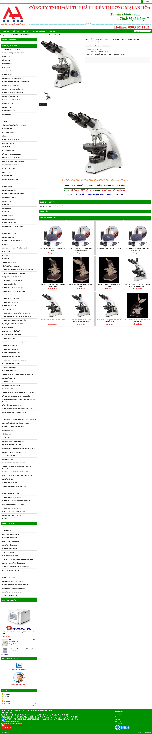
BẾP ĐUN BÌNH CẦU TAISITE (10, 570)
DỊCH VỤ (25, 31)
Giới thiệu (16, 31)
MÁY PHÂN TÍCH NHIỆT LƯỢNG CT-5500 (14, 412)
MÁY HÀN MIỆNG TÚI (8, 110)
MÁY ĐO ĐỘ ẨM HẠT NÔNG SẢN (12, 241)
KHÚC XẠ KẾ (6, 255)
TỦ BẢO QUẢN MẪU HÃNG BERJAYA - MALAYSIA (16, 316)
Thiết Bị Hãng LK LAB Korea (11, 508)
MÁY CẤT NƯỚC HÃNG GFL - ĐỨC (12, 385)
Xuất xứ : (93, 51)
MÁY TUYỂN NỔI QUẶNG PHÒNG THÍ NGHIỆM (15, 423)
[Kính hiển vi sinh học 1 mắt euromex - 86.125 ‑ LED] (52, 270)
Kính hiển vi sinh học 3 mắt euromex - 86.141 (81, 285)
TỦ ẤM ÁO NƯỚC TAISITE (10, 595)
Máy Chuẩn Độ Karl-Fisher (11, 515)
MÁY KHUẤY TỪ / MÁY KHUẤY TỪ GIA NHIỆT (15, 82)
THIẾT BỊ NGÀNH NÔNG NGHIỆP (11, 497)
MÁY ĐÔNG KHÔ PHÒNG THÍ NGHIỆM (13, 463)
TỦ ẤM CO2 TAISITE (8, 552)
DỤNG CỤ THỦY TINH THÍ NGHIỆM (12, 324)
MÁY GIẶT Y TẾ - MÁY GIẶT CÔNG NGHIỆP (15, 248)
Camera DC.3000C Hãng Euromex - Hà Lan (109, 249)
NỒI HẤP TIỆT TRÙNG (8, 168)
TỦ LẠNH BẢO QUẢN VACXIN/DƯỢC (13, 280)
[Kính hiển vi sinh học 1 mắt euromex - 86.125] (109, 270)
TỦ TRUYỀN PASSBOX (8, 455)
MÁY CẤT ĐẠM (6, 114)
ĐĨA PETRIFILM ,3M (8, 150)
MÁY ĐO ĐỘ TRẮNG (8, 103)
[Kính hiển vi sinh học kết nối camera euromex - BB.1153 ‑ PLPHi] (137, 270)
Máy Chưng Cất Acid (9, 490)
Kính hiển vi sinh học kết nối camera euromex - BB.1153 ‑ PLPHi (137, 285)
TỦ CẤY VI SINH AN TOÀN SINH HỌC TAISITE (15, 566)
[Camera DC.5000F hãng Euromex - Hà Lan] (52, 234)
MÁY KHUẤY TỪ (7, 186)
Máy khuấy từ (118, 723)
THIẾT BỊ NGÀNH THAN (9, 306)
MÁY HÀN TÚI (6, 212)
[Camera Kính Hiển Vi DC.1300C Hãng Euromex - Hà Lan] (137, 234)
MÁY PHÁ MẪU (6, 204)
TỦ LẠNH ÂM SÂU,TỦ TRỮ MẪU (11, 277)
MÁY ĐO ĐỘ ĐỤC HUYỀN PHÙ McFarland (15, 472)
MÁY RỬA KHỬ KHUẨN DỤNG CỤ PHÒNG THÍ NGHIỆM (18, 448)
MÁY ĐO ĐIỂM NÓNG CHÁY (10, 96)
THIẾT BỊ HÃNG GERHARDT (10, 349)
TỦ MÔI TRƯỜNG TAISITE (10, 556)
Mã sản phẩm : (91, 49)
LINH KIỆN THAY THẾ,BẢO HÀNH (12, 331)
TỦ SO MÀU (5, 259)
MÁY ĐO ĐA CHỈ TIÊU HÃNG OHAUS (13, 427)
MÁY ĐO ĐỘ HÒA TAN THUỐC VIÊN (12, 89)
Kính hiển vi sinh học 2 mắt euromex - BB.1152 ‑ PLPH (109, 320)
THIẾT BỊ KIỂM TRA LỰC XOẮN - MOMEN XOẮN (16, 313)
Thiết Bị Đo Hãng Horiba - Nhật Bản (14, 486)
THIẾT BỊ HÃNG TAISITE (9, 338)
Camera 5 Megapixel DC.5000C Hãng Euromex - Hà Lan (81, 249)
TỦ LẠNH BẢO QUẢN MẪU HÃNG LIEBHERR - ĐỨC (17, 408)
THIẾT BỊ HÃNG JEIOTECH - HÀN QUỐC (14, 342)
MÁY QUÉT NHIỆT (7, 459)
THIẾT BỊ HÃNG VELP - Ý (9, 345)
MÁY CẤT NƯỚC (7, 129)
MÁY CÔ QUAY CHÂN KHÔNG (11, 100)
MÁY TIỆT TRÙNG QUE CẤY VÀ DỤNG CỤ (14, 511)
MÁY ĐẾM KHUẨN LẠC (9, 222)
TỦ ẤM (4, 118)
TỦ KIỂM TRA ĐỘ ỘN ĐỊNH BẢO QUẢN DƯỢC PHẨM (17, 559)
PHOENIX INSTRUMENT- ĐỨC (11, 363)
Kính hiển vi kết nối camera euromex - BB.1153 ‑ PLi (137, 320)
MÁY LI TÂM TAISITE (8, 577)
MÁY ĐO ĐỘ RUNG (7, 201)
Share (89, 45)
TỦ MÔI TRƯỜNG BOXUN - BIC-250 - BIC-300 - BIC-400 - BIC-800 (19, 400)
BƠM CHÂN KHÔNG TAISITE (10, 534)
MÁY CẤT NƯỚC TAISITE (9, 538)
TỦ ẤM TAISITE (6, 527)
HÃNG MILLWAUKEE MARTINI (11, 356)
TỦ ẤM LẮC (5, 437)
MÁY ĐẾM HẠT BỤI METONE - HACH (13, 194)
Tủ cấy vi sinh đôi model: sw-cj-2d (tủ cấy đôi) (21, 648)
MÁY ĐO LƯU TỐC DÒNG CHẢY (11, 230)
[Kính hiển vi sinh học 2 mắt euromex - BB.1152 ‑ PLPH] (109, 305)
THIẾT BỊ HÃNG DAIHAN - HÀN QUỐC (13, 287)
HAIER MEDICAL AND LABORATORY (13, 161)
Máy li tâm (118, 721)
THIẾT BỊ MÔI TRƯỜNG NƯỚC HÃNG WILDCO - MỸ (17, 269)
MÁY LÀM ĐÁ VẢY (7, 430)
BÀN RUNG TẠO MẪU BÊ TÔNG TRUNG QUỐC (16, 396)
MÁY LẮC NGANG (7, 74)
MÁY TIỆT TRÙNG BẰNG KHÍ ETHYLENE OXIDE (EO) (17, 475)
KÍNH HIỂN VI (6, 67)
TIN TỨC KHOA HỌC (39, 31)
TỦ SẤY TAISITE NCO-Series (11, 49)
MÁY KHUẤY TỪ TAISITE (9, 574)
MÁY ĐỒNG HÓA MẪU (8, 219)
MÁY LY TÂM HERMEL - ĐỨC (10, 378)
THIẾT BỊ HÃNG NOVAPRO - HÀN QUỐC (14, 320)
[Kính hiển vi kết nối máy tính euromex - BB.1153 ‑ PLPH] (81, 305)
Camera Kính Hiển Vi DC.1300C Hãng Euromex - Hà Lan (137, 249)
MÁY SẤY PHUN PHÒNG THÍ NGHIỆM (13, 504)
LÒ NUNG (5, 244)
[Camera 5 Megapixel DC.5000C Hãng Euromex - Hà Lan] (81, 234)
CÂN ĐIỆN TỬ (6, 147)
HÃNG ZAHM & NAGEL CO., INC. (11, 154)
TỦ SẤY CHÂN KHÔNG (9, 367)
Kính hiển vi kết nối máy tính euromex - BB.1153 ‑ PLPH (81, 320)
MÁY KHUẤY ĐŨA (7, 215)
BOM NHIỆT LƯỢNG (8, 143)
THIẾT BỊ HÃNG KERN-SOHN (10, 298)
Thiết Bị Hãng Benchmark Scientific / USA (16, 501)
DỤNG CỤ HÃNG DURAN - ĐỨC (11, 334)
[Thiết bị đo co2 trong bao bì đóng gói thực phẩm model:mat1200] (4, 645)
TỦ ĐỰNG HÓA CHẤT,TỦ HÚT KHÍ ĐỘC (13, 273)
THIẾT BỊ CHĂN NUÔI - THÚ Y (11, 302)
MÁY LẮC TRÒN (7, 71)
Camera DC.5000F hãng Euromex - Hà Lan (52, 249)
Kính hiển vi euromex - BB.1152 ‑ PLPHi (52, 320)
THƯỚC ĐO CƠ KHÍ (8, 309)
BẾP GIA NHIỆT (6, 60)
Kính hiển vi (118, 717)
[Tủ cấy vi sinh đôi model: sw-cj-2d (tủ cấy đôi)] (4, 654)
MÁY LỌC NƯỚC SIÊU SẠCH (10, 493)
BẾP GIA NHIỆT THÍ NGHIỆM (10, 541)
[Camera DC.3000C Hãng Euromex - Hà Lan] (109, 234)
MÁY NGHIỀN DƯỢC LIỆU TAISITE (12, 581)
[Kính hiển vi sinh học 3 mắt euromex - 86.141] (81, 270)
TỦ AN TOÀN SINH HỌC (9, 371)
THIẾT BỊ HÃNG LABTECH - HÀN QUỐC (14, 291)
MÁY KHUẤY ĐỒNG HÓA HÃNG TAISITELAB (15, 585)
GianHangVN (148, 732)
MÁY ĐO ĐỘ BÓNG (7, 519)
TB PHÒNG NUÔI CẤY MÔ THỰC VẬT (13, 295)
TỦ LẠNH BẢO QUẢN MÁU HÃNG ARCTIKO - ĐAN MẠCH (19, 419)
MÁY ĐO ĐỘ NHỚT (7, 107)
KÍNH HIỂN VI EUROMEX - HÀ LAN (12, 405)
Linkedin (106, 45)
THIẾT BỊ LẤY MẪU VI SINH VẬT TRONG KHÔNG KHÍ (17, 416)
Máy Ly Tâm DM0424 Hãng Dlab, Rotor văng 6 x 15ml (18, 632)
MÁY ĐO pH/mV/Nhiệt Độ (10, 179)
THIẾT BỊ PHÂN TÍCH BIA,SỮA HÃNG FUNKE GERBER (18, 392)
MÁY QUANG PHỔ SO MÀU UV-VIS (12, 226)
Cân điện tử (118, 714)
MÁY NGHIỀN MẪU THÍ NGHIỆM (11, 78)
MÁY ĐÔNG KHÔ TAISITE (9, 548)
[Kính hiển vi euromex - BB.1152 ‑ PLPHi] (52, 305)
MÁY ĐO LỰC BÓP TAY (9, 233)
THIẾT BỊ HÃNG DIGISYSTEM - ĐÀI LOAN (14, 360)
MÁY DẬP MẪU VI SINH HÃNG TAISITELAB (14, 588)
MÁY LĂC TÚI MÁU (7, 479)
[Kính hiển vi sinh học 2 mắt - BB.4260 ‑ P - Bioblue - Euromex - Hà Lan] (61, 64)
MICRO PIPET (6, 172)
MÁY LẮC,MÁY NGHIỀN (9, 190)
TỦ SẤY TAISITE (7, 530)
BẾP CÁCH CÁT (7, 64)
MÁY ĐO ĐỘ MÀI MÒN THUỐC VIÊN (12, 92)
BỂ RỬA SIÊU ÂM (7, 136)
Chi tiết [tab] (42, 104)
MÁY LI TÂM (6, 56)
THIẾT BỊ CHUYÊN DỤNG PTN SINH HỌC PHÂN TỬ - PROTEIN (17, 467)
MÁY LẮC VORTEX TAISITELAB (11, 592)
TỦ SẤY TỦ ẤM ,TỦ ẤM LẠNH (11, 266)
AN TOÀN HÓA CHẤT (8, 132)
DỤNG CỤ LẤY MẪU (8, 327)
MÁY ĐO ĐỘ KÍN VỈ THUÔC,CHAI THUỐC (14, 452)
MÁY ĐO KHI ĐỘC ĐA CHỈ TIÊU (11, 353)
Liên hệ (52, 31)
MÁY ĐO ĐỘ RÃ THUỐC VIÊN (10, 85)
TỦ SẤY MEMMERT (8, 381)
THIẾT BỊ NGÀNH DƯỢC (9, 262)
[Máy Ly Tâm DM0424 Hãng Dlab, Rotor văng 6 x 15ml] (19, 617)
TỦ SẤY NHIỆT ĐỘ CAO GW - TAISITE (13, 53)
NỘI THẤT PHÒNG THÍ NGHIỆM (11, 445)
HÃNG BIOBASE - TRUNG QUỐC (11, 157)
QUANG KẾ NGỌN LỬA (9, 197)
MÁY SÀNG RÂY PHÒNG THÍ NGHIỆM (13, 441)
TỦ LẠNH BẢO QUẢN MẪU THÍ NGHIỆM (14, 125)
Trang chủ (5, 31)
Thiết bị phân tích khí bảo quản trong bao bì (18, 374)
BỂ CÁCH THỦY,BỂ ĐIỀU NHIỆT (11, 139)
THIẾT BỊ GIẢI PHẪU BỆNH (10, 482)
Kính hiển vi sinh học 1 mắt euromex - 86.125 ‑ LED (52, 285)
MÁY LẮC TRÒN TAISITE (9, 545)
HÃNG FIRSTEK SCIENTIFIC (10, 165)
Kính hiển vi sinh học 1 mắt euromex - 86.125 (109, 285)
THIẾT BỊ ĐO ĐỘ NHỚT (9, 284)
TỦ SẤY (4, 121)
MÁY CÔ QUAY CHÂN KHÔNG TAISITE (13, 563)
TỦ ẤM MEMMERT (7, 389)
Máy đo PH (118, 719)
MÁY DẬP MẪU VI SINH (9, 237)
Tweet (97, 45)
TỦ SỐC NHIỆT (6, 434)
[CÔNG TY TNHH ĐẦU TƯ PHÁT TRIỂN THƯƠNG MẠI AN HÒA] (76, 29)
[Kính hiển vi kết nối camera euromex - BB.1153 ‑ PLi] (137, 305)
